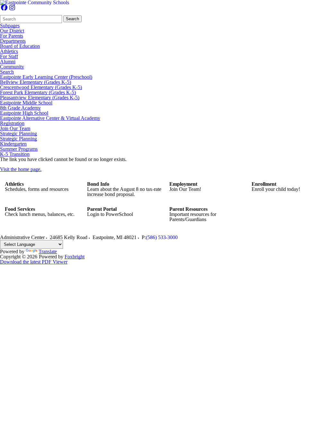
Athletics (9, 51)
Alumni (7, 61)
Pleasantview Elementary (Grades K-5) (39, 97)
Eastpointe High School (24, 113)
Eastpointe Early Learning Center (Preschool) (46, 77)
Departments (13, 41)
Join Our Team (15, 128)
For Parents (11, 36)
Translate (48, 251)
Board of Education (20, 46)
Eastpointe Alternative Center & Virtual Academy (50, 118)
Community (12, 66)
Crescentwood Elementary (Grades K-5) (41, 87)
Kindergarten (13, 144)
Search (72, 18)
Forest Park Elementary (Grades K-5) (38, 92)
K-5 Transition (15, 154)
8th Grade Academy (20, 108)
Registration (12, 123)
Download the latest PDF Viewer (33, 261)
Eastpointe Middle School (26, 102)
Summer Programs (19, 149)
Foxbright (74, 256)
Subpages (10, 25)
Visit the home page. (20, 169)
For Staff (9, 56)
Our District (12, 30)
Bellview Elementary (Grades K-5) (35, 82)
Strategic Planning (18, 133)
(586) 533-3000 (162, 237)
